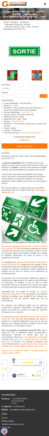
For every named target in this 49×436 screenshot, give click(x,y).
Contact (4, 418)
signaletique (24, 22)
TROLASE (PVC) (18, 121)
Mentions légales (8, 421)
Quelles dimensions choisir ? (31, 132)
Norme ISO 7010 (27, 112)
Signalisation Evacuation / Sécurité (17, 24)
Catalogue (14, 22)
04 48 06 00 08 (19, 406)
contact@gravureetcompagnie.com (22, 409)
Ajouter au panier (24, 146)
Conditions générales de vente (13, 424)
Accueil (6, 22)
